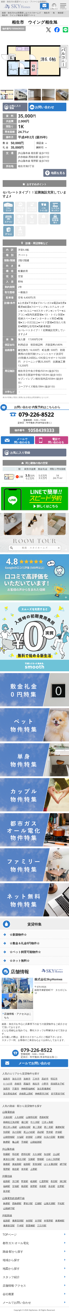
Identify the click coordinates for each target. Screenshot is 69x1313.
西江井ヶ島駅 (10, 1127)
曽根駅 (40, 1159)
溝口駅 (63, 1181)
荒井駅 (49, 1132)
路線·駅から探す (13, 1251)
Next (65, 60)
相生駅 (61, 12)
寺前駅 (42, 1186)
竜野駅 (6, 1169)
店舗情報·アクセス (14, 1285)
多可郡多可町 (58, 1093)
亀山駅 (15, 1141)
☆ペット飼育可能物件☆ (25, 952)
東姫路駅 (16, 1164)
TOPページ (10, 1234)
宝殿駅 (31, 1159)
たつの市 (7, 1083)
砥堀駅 (33, 1181)
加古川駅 (21, 1159)
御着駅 (6, 1164)
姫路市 (6, 1078)
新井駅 (6, 1191)
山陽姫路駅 (36, 1141)
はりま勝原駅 (51, 1164)
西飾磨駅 (16, 1203)
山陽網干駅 (9, 1208)
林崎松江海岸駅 (11, 1122)
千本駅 (20, 1225)
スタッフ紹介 (11, 1277)
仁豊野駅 (43, 1181)
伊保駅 (58, 1132)
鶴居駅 (24, 1186)
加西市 (6, 1088)
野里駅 (24, 1181)
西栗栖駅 (30, 1225)
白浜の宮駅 (49, 1137)
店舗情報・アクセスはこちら (17, 1015)
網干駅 (63, 1164)
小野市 (45, 1083)
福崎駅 (6, 1186)
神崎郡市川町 (42, 1093)
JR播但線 (7, 1176)
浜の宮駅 (16, 1132)
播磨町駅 (60, 1127)
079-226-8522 (36, 414)
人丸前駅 (19, 1117)
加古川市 (16, 1078)
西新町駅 (44, 1117)
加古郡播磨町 (44, 1088)
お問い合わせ (44, 107)
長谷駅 (51, 1186)
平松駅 (61, 1203)
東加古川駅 (9, 1159)
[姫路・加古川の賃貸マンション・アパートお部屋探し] (20, 6)
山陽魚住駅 (25, 1127)
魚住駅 (47, 1154)
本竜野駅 (48, 1220)
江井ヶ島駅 (47, 1122)
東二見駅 (37, 1127)
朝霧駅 (6, 1154)
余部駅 (29, 1220)
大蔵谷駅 (7, 1117)
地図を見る (58, 173)
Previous (3, 60)
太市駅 (38, 1220)
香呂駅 (54, 1181)
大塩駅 (20, 1137)
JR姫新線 (7, 1215)
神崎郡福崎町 (28, 1088)
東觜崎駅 (59, 1220)
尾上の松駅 (29, 1132)
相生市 (47, 12)
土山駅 (56, 1154)
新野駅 (33, 1186)
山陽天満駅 (49, 1203)
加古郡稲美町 (10, 1093)
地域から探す (11, 1260)
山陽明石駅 (31, 1117)
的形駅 (29, 1137)
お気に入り (54, 9)
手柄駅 (24, 1141)
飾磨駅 (6, 1141)
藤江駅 (24, 1122)
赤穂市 (18, 1083)
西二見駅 (48, 1127)
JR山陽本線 (8, 1149)
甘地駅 (15, 1186)
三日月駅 (41, 1225)
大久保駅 (37, 1154)
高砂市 (45, 1078)
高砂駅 (40, 1132)
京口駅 (15, 1181)
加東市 (27, 1078)
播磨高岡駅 (18, 1220)
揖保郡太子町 (57, 1083)
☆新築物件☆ (18, 934)
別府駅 (6, 1132)
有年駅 (24, 1169)
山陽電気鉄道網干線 (13, 1198)
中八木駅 (35, 1122)
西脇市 (27, 1083)
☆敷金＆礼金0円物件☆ (25, 943)
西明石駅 (25, 1154)
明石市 (54, 1078)
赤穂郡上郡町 (26, 1093)
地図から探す (11, 1268)
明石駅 (15, 1154)
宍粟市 (15, 1088)
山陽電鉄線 (8, 1112)
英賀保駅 (37, 1164)
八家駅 (38, 1137)
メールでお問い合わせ (17, 1302)
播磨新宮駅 (9, 1225)
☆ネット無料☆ (20, 960)
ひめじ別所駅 (53, 1159)
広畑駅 (38, 1203)
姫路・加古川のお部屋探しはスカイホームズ (21, 12)
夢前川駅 (28, 1203)
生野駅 (60, 1186)
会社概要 (8, 1294)
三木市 (36, 1078)
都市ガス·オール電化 (16, 1243)
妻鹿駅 (61, 1137)
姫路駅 (27, 1164)
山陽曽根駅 (9, 1137)
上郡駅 (33, 1169)
